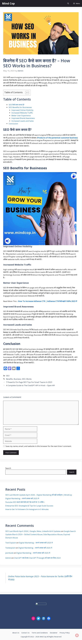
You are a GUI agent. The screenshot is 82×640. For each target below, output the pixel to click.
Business (17, 379)
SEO (8, 375)
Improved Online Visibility (22, 110)
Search (8, 468)
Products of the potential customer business (57, 138)
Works (29, 379)
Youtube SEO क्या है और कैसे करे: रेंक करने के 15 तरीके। (25, 502)
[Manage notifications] (77, 635)
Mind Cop (8, 3)
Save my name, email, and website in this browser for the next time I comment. (39, 446)
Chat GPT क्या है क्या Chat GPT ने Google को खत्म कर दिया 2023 (37, 558)
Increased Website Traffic (22, 113)
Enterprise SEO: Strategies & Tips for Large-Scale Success (29, 505)
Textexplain (10, 548)
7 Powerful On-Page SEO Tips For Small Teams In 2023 (29, 382)
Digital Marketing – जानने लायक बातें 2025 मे (22, 498)
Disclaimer (53, 633)
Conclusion (13, 123)
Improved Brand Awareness (23, 118)
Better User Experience (21, 115)
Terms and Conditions (40, 633)
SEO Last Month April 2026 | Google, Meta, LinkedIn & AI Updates (33, 531)
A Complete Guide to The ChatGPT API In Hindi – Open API (30, 385)
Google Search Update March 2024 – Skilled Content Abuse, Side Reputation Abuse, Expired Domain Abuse (40, 534)
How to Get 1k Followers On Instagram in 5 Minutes (27, 509)
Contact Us (25, 633)
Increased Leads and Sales (22, 121)
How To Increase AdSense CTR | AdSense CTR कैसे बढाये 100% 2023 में (47, 301)
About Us (15, 633)
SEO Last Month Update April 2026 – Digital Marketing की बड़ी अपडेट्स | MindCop (38, 495)
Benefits (9, 379)
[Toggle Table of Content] (26, 92)
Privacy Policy (65, 633)
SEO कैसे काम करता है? (16, 104)
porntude (9, 553)
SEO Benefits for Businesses (20, 107)
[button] (68, 3)
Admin (8, 558)
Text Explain (10, 542)
